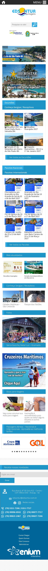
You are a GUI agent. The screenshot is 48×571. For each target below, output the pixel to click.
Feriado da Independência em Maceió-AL (33, 277)
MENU (37, 2)
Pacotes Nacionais (13, 167)
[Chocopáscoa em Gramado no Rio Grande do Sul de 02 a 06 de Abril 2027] (14, 190)
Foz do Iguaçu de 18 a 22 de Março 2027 (13, 215)
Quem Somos (24, 538)
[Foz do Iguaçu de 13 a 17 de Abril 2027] (33, 212)
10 (33, 451)
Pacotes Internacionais (16, 172)
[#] (3, 3)
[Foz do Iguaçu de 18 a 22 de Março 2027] (14, 212)
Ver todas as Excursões (20, 157)
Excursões (9, 102)
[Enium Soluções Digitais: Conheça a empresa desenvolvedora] (24, 556)
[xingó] (24, 15)
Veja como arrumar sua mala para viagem (13, 414)
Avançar (44, 54)
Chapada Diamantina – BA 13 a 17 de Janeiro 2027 (33, 149)
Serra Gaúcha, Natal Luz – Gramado (23, 345)
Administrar (24, 544)
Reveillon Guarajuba (10, 276)
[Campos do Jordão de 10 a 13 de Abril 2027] (14, 230)
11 (35, 451)
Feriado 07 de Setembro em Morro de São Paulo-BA (13, 149)
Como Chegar (24, 535)
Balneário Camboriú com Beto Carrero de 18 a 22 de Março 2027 (33, 235)
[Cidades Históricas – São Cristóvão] (13, 302)
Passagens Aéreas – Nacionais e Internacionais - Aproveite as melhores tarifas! (24, 429)
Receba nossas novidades (16, 467)
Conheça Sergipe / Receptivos (19, 107)
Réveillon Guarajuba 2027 (31, 128)
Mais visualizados (14, 255)
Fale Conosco (24, 541)
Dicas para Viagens (15, 391)
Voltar (4, 54)
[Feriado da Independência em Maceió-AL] (33, 274)
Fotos (9, 312)
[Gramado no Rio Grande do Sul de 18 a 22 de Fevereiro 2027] (33, 190)
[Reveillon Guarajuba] (12, 274)
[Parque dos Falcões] (34, 302)
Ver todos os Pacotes (19, 244)
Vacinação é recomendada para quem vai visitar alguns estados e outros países (34, 417)
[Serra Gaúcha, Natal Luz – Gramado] (24, 342)
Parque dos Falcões (32, 304)
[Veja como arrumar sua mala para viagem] (13, 411)
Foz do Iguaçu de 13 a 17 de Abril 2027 (33, 215)
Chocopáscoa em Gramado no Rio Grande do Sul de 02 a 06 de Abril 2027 (13, 195)
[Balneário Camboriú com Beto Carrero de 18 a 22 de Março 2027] (33, 230)
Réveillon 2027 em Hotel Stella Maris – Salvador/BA (14, 129)
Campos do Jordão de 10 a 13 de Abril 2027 (13, 234)
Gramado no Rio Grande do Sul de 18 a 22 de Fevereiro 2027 (33, 195)
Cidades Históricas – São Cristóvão (11, 305)
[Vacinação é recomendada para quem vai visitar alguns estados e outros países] (34, 411)
